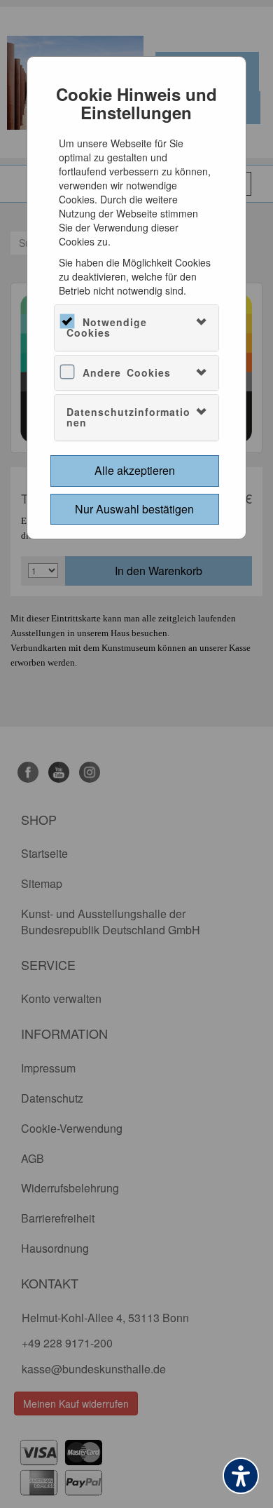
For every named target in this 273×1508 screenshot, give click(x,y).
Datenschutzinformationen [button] (128, 417)
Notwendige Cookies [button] (106, 327)
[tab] (137, 328)
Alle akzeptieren (134, 470)
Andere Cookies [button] (127, 372)
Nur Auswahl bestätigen (134, 509)
